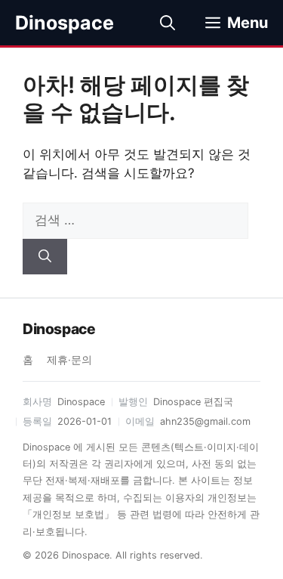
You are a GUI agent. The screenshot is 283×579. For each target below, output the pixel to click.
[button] (167, 22)
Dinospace (64, 22)
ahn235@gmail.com (205, 421)
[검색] (45, 257)
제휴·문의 (69, 360)
